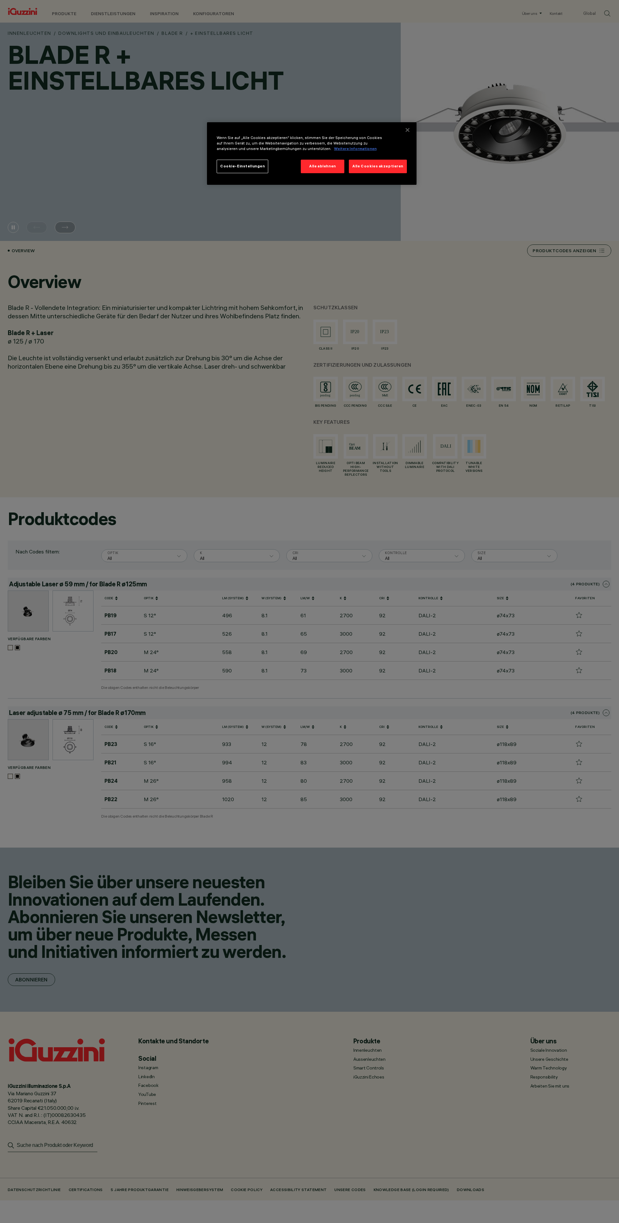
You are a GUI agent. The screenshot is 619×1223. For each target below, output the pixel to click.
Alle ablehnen (322, 166)
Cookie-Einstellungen (242, 166)
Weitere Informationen (355, 148)
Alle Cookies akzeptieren (377, 166)
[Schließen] (407, 130)
